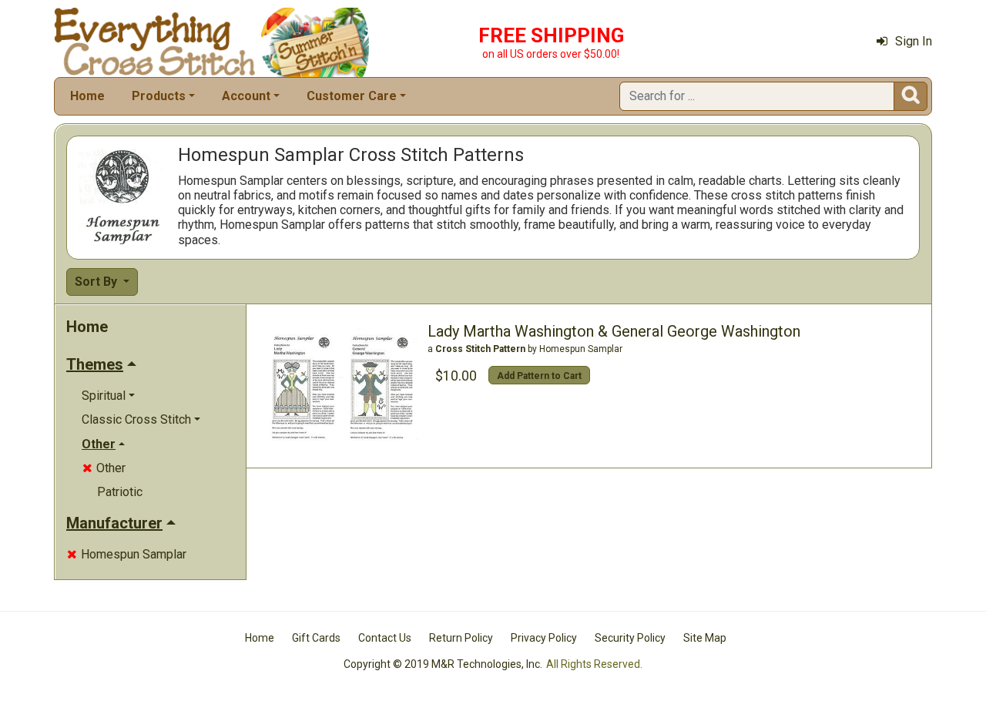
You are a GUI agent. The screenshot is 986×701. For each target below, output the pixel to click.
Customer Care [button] (352, 96)
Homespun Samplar (126, 554)
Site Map (704, 638)
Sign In (913, 41)
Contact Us (384, 638)
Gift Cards (316, 638)
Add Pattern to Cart (539, 376)
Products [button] (159, 96)
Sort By (97, 281)
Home (87, 96)
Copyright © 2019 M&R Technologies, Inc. (443, 664)
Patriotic (120, 492)
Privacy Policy (544, 638)
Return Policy (461, 638)
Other (104, 468)
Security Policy (630, 638)
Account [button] (246, 96)
